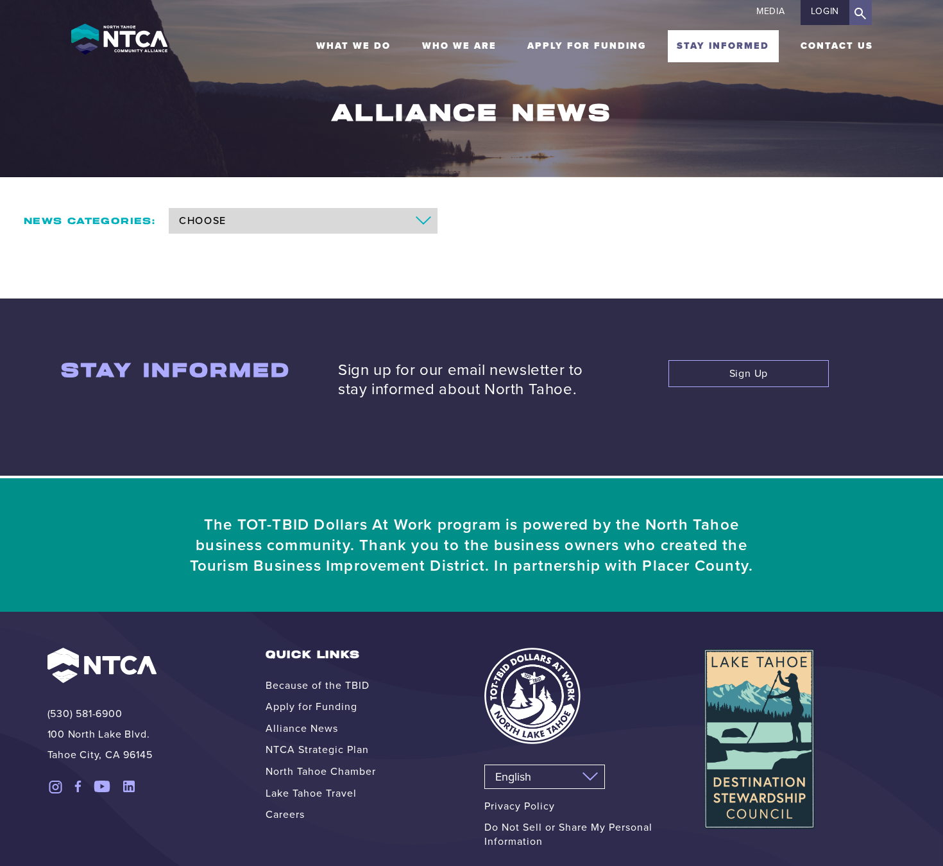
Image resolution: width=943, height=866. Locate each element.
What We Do (353, 46)
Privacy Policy (519, 806)
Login (825, 11)
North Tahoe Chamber (321, 771)
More (471, 285)
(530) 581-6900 (85, 713)
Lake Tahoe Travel (311, 793)
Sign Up (749, 373)
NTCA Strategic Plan (317, 749)
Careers (285, 814)
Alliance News (302, 728)
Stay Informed (723, 46)
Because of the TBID (318, 685)
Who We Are (459, 46)
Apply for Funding (586, 46)
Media (770, 11)
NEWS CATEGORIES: (89, 221)
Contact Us (837, 46)
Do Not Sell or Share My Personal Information (568, 834)
